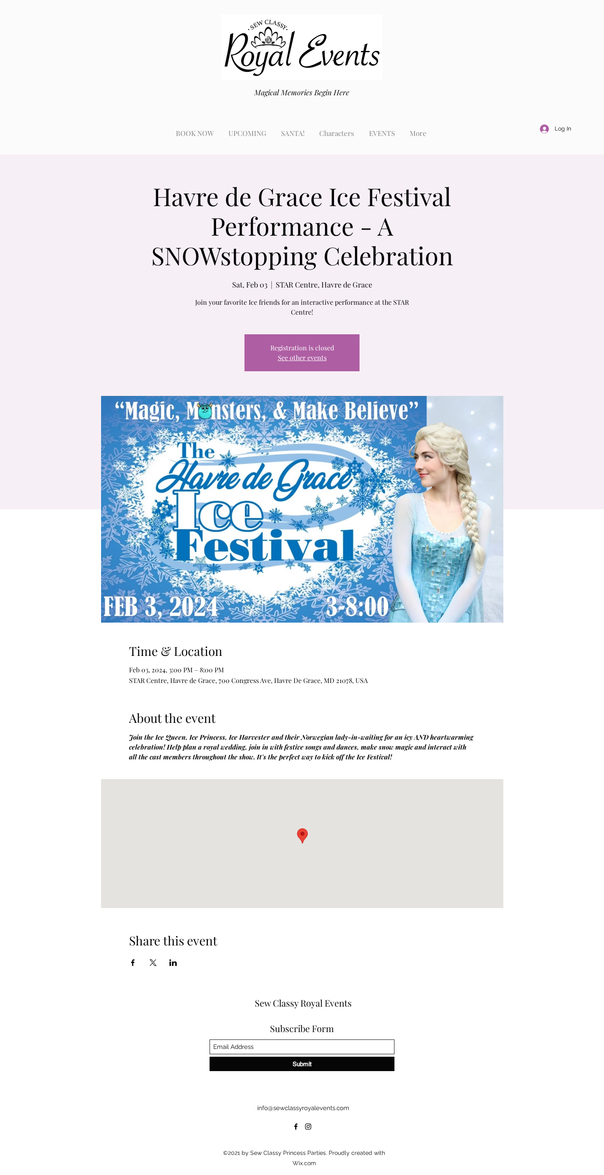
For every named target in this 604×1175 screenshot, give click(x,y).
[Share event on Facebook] (133, 962)
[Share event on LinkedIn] (173, 962)
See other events (302, 357)
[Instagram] (308, 1126)
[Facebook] (296, 1126)
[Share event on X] (153, 962)
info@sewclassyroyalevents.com (303, 1108)
